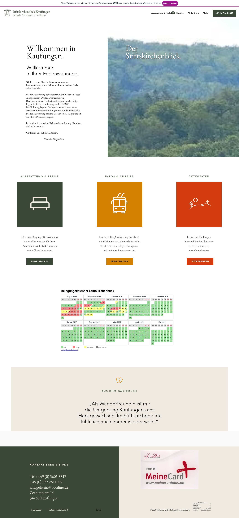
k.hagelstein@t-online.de (49, 487)
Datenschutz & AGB (58, 509)
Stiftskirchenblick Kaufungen (31, 11)
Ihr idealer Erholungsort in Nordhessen (29, 15)
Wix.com (186, 510)
